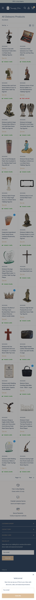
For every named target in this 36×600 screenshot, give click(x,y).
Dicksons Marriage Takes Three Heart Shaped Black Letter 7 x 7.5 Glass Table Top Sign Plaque (9, 273)
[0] (32, 8)
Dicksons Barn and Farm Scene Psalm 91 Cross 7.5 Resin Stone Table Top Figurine (9, 89)
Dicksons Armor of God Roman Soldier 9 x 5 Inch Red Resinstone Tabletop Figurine (27, 89)
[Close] (33, 574)
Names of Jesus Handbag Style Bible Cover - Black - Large (26, 385)
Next (30, 478)
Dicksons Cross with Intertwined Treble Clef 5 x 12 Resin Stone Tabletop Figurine (9, 52)
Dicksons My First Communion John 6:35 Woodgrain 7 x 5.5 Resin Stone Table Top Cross (9, 350)
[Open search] (25, 8)
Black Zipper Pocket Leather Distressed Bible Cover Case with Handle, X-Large (27, 350)
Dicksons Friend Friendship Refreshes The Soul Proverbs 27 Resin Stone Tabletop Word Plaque (26, 424)
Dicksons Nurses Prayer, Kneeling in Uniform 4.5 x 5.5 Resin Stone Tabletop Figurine (27, 162)
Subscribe (18, 596)
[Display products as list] (33, 25)
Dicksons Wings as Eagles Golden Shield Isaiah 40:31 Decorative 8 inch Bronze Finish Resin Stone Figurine (8, 424)
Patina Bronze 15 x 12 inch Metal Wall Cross (26, 270)
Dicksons (4, 46)
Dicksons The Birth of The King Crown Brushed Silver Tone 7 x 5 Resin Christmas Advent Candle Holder (8, 312)
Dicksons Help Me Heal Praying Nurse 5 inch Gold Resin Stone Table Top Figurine (26, 311)
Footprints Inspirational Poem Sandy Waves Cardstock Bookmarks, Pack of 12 (8, 235)
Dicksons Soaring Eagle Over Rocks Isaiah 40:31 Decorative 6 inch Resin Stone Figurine (27, 462)
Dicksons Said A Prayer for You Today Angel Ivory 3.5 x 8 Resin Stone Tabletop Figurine (9, 199)
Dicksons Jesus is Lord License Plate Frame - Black (26, 198)
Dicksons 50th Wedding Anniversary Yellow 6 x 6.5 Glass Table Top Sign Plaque (9, 462)
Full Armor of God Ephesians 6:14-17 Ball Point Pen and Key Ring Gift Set (27, 52)
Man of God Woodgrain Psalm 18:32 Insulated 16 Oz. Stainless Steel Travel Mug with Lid (9, 162)
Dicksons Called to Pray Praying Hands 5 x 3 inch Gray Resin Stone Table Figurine (27, 235)
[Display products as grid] (30, 25)
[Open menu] (3, 8)
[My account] (29, 8)
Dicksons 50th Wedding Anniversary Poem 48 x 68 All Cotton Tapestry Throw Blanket (9, 386)
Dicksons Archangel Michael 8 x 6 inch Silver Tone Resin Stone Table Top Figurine (27, 125)
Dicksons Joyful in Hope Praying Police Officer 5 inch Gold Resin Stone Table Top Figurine (9, 125)
